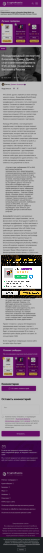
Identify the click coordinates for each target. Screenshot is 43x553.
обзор (10, 293)
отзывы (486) (31, 293)
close (41, 256)
